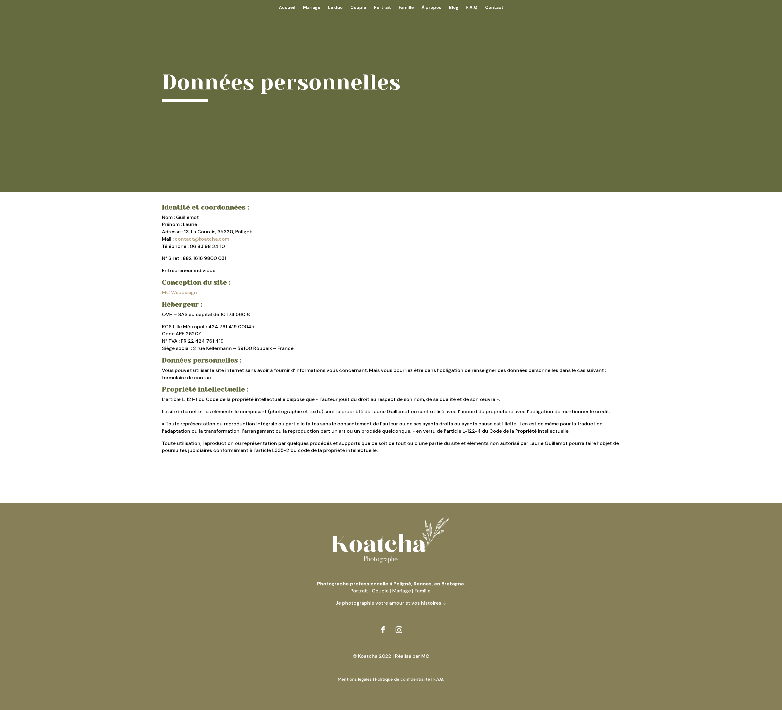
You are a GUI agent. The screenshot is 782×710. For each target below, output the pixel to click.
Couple (358, 7)
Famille (406, 7)
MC (425, 656)
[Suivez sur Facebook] (383, 629)
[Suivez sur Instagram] (399, 629)
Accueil (287, 7)
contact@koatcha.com (202, 239)
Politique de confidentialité (402, 679)
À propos (431, 7)
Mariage (311, 7)
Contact (494, 7)
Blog (454, 7)
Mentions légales (355, 679)
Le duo (335, 7)
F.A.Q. (438, 679)
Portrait (382, 7)
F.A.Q (471, 7)
